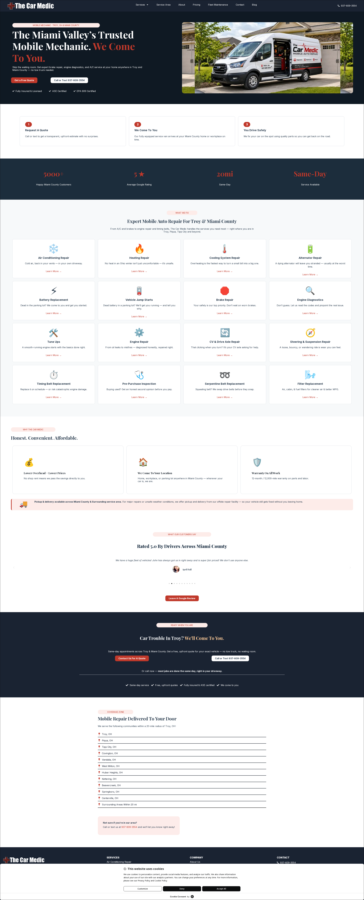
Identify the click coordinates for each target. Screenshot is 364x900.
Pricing (196, 4)
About (181, 4)
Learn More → (54, 271)
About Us (195, 861)
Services (140, 4)
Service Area (163, 4)
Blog (254, 4)
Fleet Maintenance (218, 4)
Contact (240, 4)
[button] (13, 567)
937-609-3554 (129, 827)
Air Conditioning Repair (119, 861)
